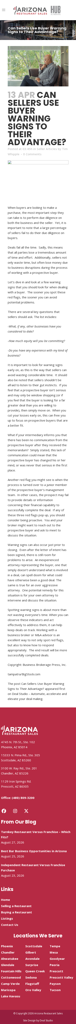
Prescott (56, 971)
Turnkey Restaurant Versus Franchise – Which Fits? (35, 834)
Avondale (32, 959)
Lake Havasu (10, 996)
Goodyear (57, 959)
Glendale (7, 965)
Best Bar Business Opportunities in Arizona (34, 851)
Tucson (55, 990)
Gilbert (30, 952)
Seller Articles (47, 149)
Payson (55, 984)
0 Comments (32, 154)
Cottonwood (11, 977)
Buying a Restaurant (16, 912)
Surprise (31, 965)
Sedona (31, 977)
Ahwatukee (9, 959)
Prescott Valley (61, 977)
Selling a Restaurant (16, 906)
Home (5, 900)
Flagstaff (32, 984)
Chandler (8, 952)
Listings (7, 918)
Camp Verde (10, 984)
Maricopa (8, 990)
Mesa (54, 952)
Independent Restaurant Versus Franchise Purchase (33, 867)
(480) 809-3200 (23, 798)
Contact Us (9, 925)
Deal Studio (46, 1020)
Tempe (55, 946)
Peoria (54, 965)
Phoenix (7, 946)
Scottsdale (33, 946)
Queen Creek (35, 971)
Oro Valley (33, 990)
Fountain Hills (11, 971)
